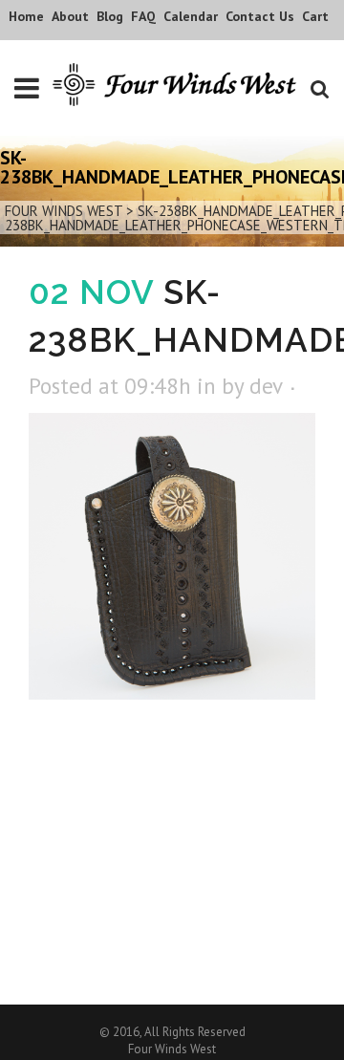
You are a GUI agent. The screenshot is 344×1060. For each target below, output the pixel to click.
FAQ (143, 16)
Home (26, 16)
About (70, 16)
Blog (110, 16)
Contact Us (260, 16)
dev (265, 386)
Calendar (190, 16)
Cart (315, 16)
